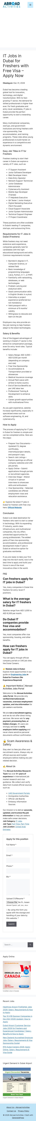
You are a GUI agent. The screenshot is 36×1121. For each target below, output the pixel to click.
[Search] (30, 944)
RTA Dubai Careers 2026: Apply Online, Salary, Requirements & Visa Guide (16, 1050)
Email (9, 855)
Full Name (11, 845)
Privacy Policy (23, 1111)
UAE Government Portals (19, 793)
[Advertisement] (18, 29)
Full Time (16, 824)
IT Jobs (19, 821)
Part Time (25, 824)
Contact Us (11, 1111)
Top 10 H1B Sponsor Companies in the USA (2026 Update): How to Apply (17, 1019)
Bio (8, 877)
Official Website (15, 507)
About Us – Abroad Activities (18, 1107)
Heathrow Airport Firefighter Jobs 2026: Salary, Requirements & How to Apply (18, 1010)
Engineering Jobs (18, 674)
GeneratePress (18, 1118)
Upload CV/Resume (15, 898)
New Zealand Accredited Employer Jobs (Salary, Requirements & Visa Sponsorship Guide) (18, 1040)
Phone (9, 866)
